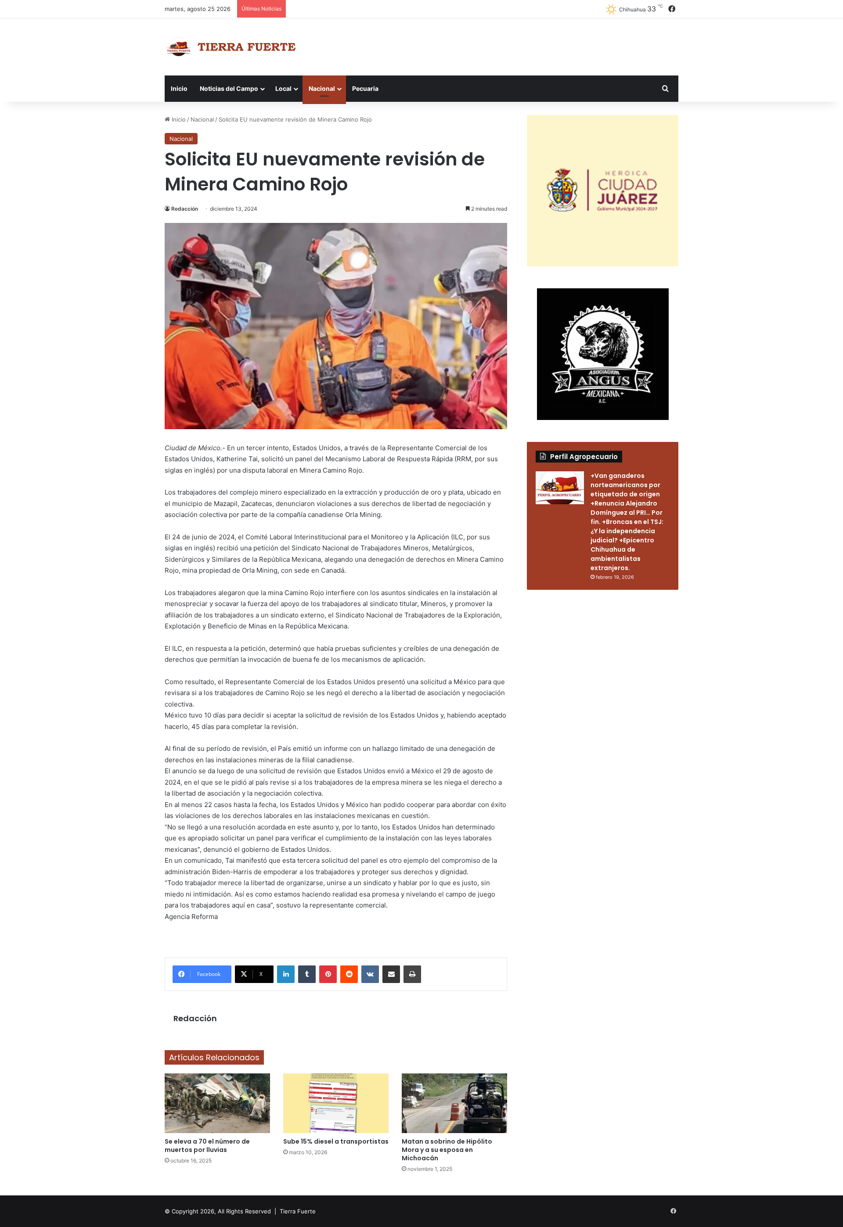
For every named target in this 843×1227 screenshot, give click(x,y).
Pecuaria (365, 88)
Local (283, 88)
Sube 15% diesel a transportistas (336, 1141)
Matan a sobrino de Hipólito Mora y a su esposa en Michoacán (447, 1149)
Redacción (184, 208)
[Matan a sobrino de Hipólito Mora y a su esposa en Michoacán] (454, 1103)
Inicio (179, 88)
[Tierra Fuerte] (233, 47)
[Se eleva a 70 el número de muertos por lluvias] (217, 1103)
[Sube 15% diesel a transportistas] (336, 1103)
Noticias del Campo (229, 88)
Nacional (322, 88)
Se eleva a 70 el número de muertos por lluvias (207, 1145)
